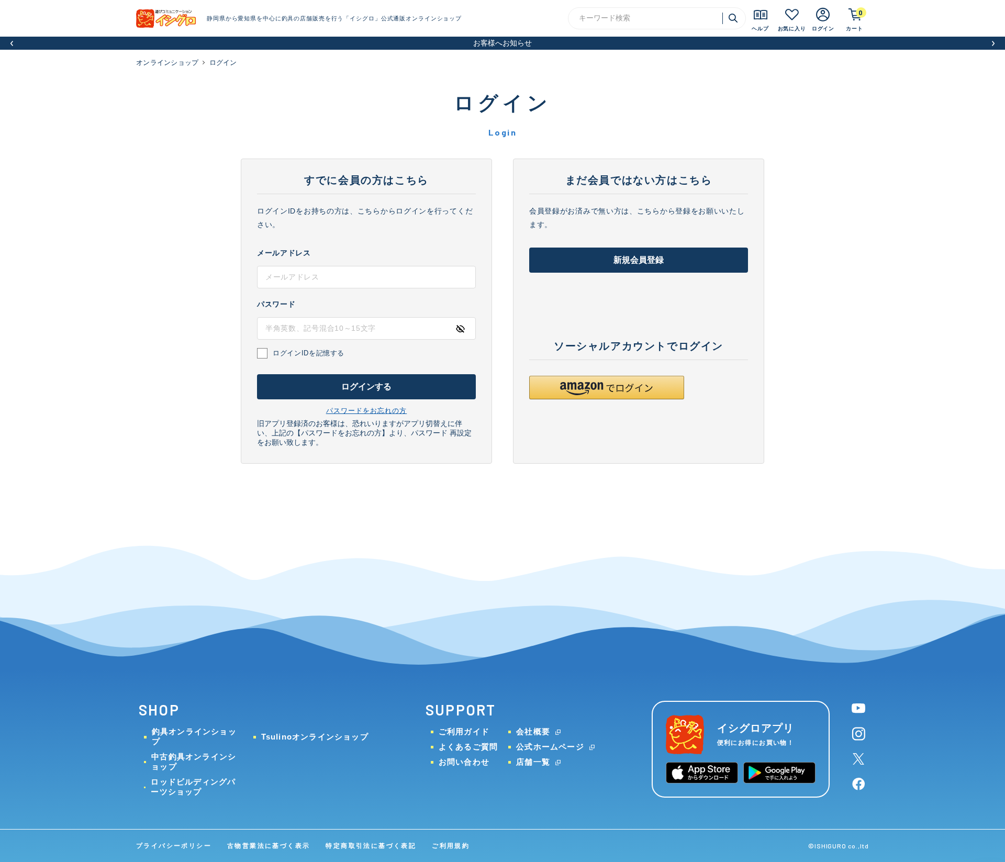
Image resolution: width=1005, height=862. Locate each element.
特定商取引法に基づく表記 (371, 845)
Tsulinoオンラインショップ (314, 736)
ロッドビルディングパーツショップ (193, 786)
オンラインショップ (167, 62)
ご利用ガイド (464, 731)
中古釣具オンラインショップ (193, 761)
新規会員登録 (638, 259)
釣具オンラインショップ (194, 736)
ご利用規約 (451, 845)
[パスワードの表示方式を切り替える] (460, 329)
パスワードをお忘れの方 (366, 410)
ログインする (366, 386)
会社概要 (533, 731)
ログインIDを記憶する (308, 353)
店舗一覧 (533, 761)
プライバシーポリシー (173, 845)
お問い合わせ (464, 761)
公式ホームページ (550, 746)
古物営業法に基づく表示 (268, 845)
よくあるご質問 (468, 746)
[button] (11, 43)
